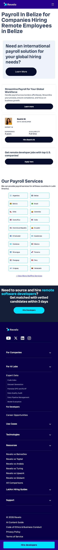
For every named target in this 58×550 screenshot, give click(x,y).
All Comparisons (14, 483)
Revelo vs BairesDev (16, 454)
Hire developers (29, 544)
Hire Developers (29, 310)
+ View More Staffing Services (29, 276)
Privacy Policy (13, 532)
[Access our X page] (15, 338)
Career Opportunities (17, 415)
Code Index (11, 380)
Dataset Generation (15, 384)
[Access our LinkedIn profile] (22, 338)
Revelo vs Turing (14, 468)
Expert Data (12, 375)
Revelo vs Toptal (14, 459)
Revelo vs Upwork (15, 473)
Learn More (21, 71)
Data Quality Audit (14, 393)
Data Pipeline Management (18, 397)
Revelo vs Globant (15, 478)
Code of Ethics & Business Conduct (24, 527)
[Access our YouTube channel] (8, 338)
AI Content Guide (15, 522)
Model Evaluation (14, 401)
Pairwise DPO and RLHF (16, 389)
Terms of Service (14, 536)
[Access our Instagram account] (29, 338)
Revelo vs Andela (15, 464)
